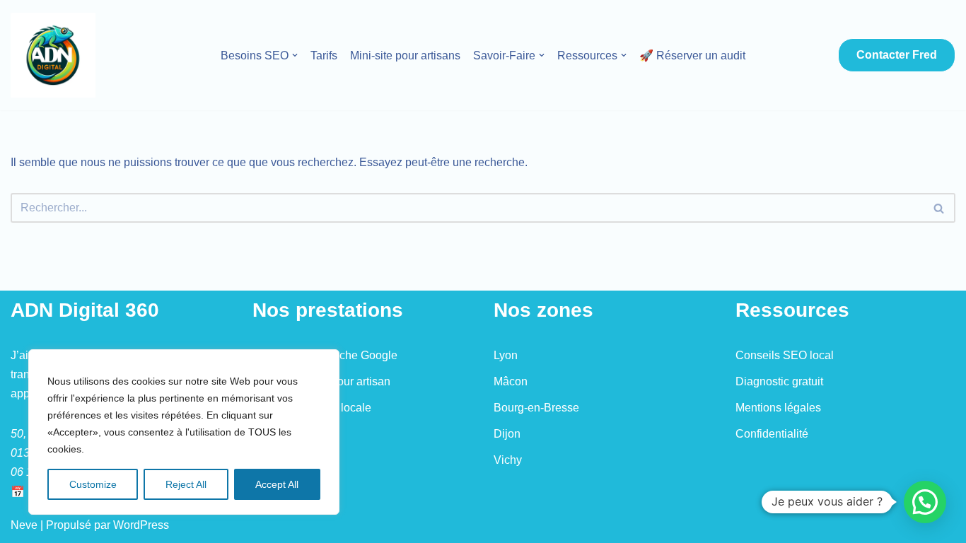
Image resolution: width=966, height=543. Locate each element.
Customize (93, 484)
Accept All (276, 484)
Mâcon (511, 381)
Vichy (508, 460)
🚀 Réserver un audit (692, 55)
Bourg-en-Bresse (536, 408)
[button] (295, 55)
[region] (183, 432)
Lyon (506, 355)
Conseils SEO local (784, 355)
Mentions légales (778, 408)
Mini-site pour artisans (405, 55)
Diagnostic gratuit (779, 381)
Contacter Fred (896, 55)
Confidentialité (771, 434)
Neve (24, 525)
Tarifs (323, 55)
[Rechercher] (939, 208)
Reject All (185, 484)
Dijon (507, 434)
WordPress (141, 525)
